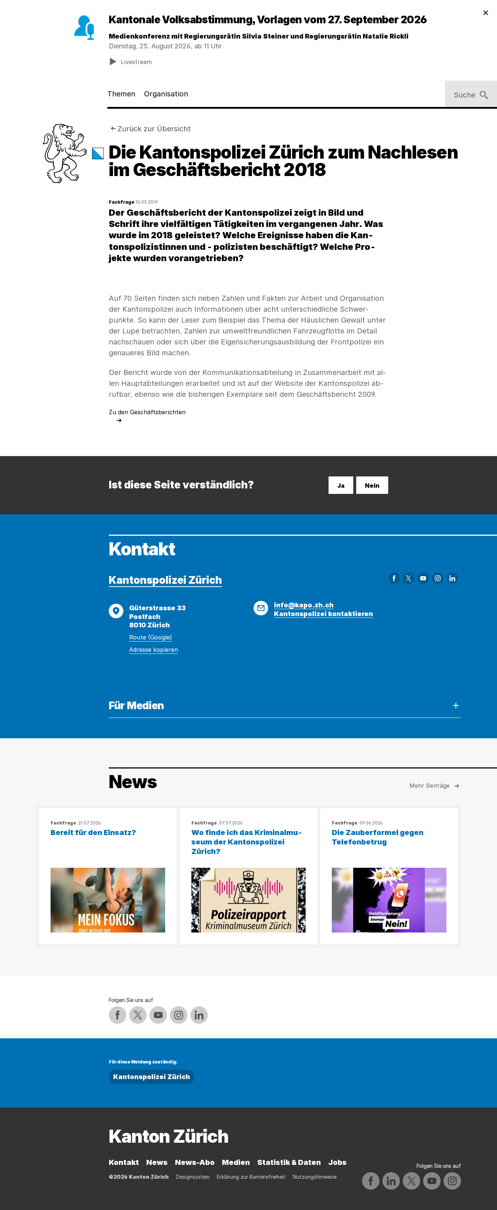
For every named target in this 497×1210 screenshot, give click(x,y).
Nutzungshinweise (315, 1177)
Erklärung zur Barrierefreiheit (251, 1177)
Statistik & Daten (289, 1162)
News (157, 1162)
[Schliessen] (485, 13)
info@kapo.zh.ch (304, 605)
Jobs (337, 1162)
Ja (341, 485)
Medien (236, 1162)
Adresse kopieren (153, 649)
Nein (372, 485)
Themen (121, 93)
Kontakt (124, 1162)
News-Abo (195, 1162)
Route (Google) (150, 637)
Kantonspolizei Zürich (165, 580)
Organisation (166, 93)
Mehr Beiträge (429, 785)
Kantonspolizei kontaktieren (323, 614)
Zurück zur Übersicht (154, 128)
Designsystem (193, 1177)
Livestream (136, 61)
